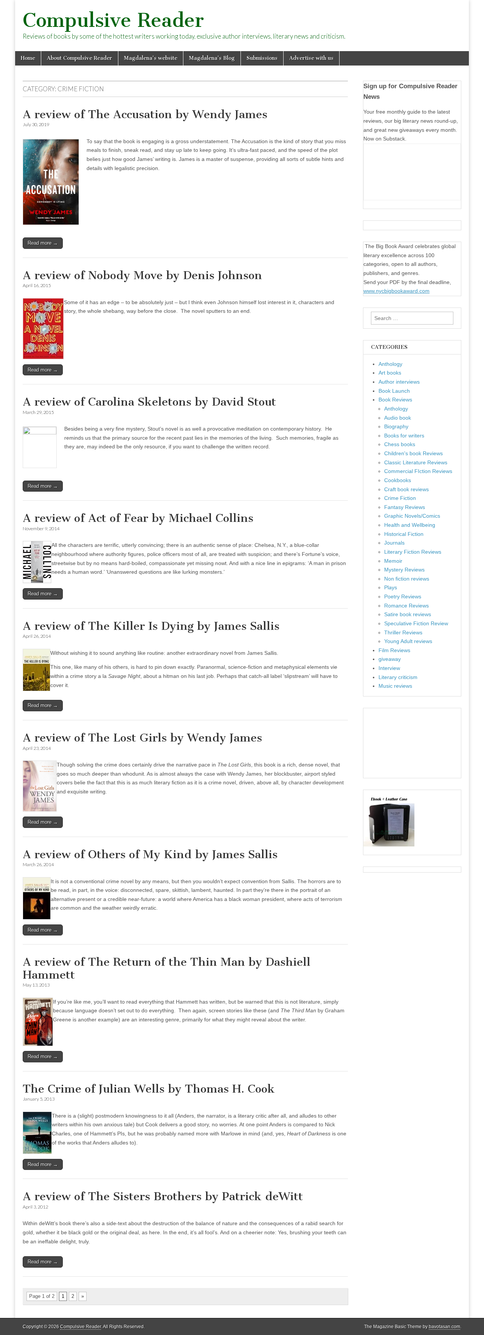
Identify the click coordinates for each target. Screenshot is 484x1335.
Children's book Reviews (413, 453)
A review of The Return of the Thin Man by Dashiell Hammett (166, 968)
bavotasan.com (444, 1326)
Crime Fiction (400, 498)
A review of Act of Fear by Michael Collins (138, 518)
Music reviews (395, 686)
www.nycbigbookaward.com (396, 291)
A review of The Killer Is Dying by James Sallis (151, 626)
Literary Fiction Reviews (412, 552)
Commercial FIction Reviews (418, 471)
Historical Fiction (404, 534)
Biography (396, 426)
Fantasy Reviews (404, 507)
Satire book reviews (407, 614)
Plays (390, 587)
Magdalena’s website (150, 58)
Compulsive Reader (113, 20)
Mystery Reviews (404, 570)
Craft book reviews (406, 489)
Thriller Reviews (403, 632)
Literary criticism (398, 677)
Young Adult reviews (408, 641)
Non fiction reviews (406, 579)
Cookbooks (397, 480)
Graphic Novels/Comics (412, 516)
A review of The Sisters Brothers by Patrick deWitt (163, 1196)
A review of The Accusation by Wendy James (145, 114)
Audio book (397, 418)
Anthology (390, 364)
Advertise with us (311, 58)
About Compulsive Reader (79, 58)
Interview (389, 668)
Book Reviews (395, 400)
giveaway (390, 659)
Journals (394, 543)
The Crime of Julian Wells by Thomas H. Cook (149, 1089)
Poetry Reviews (402, 596)
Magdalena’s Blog (212, 58)
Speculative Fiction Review (416, 623)
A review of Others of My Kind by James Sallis (150, 854)
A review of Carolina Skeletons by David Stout (149, 402)
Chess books (399, 444)
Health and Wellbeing (409, 525)
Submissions (262, 58)
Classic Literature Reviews (415, 462)
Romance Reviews (406, 606)
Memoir (393, 561)
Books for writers (404, 436)
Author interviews (399, 382)
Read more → (43, 243)
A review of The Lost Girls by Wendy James (142, 738)
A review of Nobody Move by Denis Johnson (142, 275)
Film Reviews (394, 650)
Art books (390, 373)
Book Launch (394, 391)
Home (28, 58)
